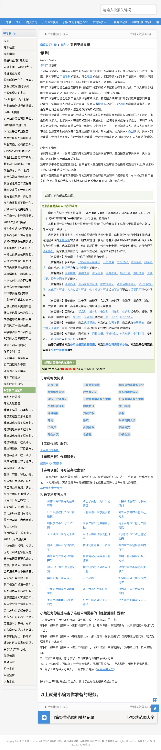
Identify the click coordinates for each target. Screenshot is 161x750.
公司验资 (138, 322)
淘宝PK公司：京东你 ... (18, 533)
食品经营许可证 (88, 284)
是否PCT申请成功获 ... (18, 325)
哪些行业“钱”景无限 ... (17, 60)
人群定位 (9, 681)
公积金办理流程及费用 (97, 399)
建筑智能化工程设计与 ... (19, 442)
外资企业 (124, 434)
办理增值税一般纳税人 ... (19, 274)
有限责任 (89, 317)
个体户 (52, 427)
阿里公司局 (10, 526)
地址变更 (138, 273)
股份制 (77, 317)
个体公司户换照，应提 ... (19, 545)
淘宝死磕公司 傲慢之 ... (18, 494)
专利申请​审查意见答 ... (18, 358)
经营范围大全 (127, 420)
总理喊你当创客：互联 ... (19, 80)
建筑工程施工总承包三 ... (19, 416)
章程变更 (125, 273)
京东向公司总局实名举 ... (19, 630)
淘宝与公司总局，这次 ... (19, 487)
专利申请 (9, 54)
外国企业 (88, 427)
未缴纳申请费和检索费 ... (19, 319)
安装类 (104, 311)
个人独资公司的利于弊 (61, 534)
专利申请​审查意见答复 (96, 512)
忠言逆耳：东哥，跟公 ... (19, 623)
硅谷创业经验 (12, 73)
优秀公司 (9, 655)
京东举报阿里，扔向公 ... (19, 636)
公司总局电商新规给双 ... (19, 591)
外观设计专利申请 (15, 371)
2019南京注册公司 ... (17, 125)
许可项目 (53, 413)
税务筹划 (48, 251)
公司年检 (114, 322)
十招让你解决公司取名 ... (19, 254)
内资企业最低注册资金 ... (19, 261)
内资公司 (31, 22)
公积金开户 (82, 267)
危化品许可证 (56, 289)
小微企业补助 (51, 328)
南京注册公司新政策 (16, 131)
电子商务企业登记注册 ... (19, 215)
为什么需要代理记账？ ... (19, 177)
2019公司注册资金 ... (17, 539)
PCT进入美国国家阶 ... (18, 338)
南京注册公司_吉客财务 (31, 9)
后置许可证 (137, 289)
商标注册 (97, 333)
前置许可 (116, 289)
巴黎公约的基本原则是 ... (19, 300)
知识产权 (70, 339)
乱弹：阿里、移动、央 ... (19, 474)
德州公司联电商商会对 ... (19, 520)
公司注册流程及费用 (82, 344)
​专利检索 (9, 47)
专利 (8, 22)
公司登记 (122, 262)
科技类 (115, 311)
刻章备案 (136, 262)
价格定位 (9, 668)
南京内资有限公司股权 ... (19, 267)
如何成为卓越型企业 (75, 22)
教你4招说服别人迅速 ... (18, 164)
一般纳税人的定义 (15, 93)
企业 (114, 317)
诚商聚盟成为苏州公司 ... (19, 597)
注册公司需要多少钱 (115, 344)
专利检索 (125, 333)
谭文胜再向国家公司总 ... (19, 643)
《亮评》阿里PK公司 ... (18, 500)
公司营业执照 (50, 22)
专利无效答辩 (12, 397)
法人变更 (97, 273)
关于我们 (124, 406)
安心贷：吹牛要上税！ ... (19, 578)
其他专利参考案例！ (52, 488)
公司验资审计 (101, 22)
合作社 (87, 434)
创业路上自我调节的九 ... (19, 157)
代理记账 (89, 322)
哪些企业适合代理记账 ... (19, 228)
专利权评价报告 (13, 384)
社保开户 (67, 267)
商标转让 (111, 333)
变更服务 (70, 273)
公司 (106, 317)
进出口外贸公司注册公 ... (19, 118)
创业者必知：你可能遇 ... (19, 235)
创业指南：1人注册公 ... (18, 248)
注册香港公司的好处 (95, 589)
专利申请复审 (14, 390)
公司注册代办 (59, 350)
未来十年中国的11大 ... (18, 67)
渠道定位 (9, 675)
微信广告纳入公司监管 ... (19, 565)
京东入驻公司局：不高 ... (19, 617)
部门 (95, 71)
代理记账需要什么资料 (17, 190)
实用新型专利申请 (15, 364)
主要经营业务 (56, 406)
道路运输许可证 (126, 284)
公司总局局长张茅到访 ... (19, 610)
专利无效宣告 (12, 403)
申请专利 (64, 76)
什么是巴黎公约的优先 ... (19, 313)
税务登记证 (121, 22)
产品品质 (88, 578)
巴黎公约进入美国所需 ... (19, 306)
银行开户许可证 (57, 399)
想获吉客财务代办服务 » (59, 362)
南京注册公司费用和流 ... (19, 138)
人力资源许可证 (77, 289)
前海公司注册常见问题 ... (19, 552)
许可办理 (70, 284)
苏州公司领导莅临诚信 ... (19, 558)
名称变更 (83, 273)
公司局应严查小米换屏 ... (19, 571)
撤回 (131, 131)
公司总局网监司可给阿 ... (19, 513)
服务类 (93, 311)
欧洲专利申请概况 (15, 345)
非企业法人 (126, 317)
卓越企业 (9, 662)
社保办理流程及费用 (131, 399)
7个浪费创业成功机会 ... (18, 151)
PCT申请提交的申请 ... (18, 293)
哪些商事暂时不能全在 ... (19, 203)
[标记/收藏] (155, 708)
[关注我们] (155, 700)
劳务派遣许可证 (99, 289)
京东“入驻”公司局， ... (17, 649)
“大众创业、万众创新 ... (18, 99)
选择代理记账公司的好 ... (19, 241)
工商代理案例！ (49, 450)
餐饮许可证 (107, 284)
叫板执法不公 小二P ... (17, 468)
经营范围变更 (59, 278)
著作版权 (56, 339)
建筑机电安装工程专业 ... (19, 423)
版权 (86, 420)
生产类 (126, 311)
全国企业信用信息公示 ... (19, 604)
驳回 (89, 76)
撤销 (100, 104)
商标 (121, 413)
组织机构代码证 (142, 22)
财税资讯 (88, 406)
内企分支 (124, 427)
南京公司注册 (48, 44)
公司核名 (108, 262)
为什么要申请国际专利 (17, 287)
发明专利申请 (12, 351)
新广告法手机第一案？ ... (19, 584)
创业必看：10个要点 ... (18, 170)
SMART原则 (11, 112)
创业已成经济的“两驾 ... (18, 86)
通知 (122, 104)
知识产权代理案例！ (52, 463)
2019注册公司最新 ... (17, 222)
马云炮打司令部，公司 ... (19, 481)
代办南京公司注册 (89, 262)
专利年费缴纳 (12, 377)
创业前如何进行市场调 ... (19, 105)
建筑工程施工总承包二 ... (19, 410)
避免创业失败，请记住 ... (19, 196)
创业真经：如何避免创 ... (19, 144)
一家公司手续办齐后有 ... (19, 280)
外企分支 (53, 434)
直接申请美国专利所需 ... (19, 332)
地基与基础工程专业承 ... (19, 455)
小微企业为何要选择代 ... (19, 209)
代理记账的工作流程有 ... (19, 183)
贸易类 (82, 311)
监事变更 (111, 273)
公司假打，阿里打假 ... (18, 507)
